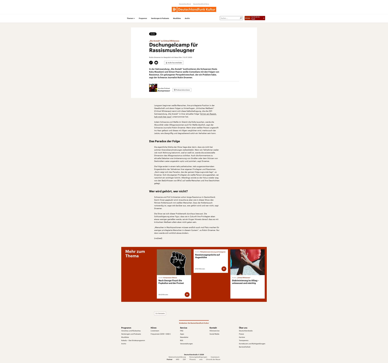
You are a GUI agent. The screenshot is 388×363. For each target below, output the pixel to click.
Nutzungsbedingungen (198, 357)
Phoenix (192, 359)
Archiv (187, 18)
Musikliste (177, 18)
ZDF (184, 359)
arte (200, 359)
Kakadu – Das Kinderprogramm (133, 340)
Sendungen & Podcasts (160, 18)
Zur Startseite (160, 313)
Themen (130, 18)
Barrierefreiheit (244, 347)
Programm (143, 18)
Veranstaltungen (186, 344)
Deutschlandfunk (185, 4)
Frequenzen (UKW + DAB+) (161, 334)
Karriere (242, 337)
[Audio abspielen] (187, 294)
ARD (177, 359)
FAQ (181, 331)
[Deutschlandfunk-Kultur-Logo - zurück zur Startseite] (194, 9)
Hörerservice (214, 331)
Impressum (215, 357)
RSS (181, 340)
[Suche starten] (241, 18)
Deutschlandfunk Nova (201, 4)
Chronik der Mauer (213, 359)
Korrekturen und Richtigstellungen (252, 344)
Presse (241, 334)
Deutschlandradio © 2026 (194, 354)
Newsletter (184, 337)
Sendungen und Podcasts (131, 334)
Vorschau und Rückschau (131, 331)
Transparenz (243, 340)
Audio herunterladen (175, 62)
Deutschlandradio (246, 331)
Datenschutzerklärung (177, 357)
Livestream (155, 331)
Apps (182, 334)
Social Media (214, 334)
